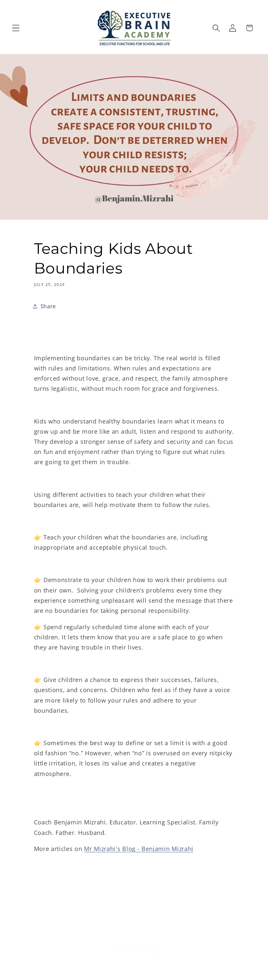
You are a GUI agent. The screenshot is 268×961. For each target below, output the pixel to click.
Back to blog (139, 950)
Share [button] (48, 306)
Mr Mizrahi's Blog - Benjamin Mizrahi (138, 848)
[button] (16, 28)
